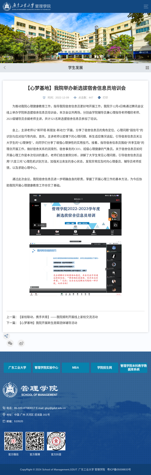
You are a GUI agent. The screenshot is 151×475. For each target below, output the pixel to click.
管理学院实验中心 (46, 367)
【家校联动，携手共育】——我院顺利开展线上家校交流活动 (58, 317)
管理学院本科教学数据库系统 (133, 367)
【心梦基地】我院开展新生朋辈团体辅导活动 (47, 322)
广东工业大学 (17, 367)
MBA (75, 367)
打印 (105, 97)
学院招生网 (104, 367)
